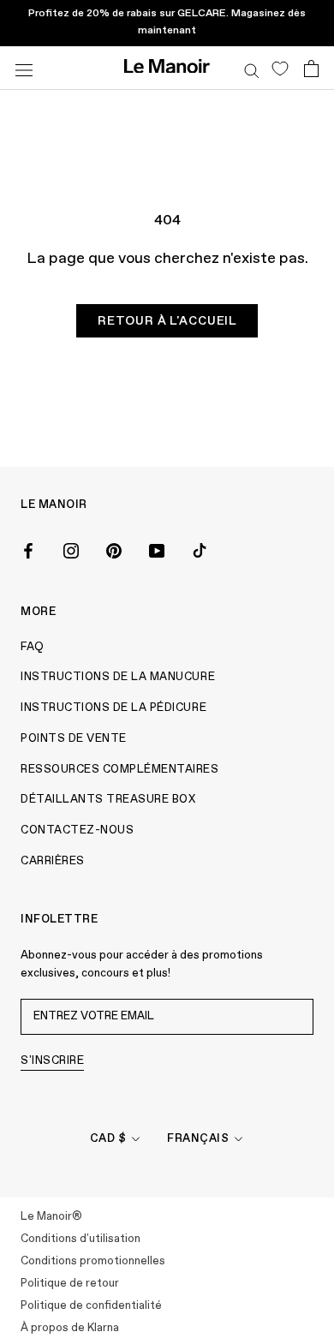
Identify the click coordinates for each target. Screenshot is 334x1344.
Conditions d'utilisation (80, 1239)
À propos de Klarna (70, 1328)
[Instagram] (71, 550)
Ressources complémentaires (120, 769)
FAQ (33, 647)
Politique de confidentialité (91, 1305)
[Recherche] (251, 67)
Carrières (53, 861)
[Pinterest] (114, 550)
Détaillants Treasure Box (108, 799)
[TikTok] (199, 550)
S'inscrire (52, 1060)
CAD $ (108, 1138)
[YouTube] (156, 550)
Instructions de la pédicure (113, 708)
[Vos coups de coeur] (279, 67)
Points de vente (74, 738)
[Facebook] (28, 550)
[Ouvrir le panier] (311, 68)
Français (198, 1138)
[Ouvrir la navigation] (24, 68)
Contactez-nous (77, 830)
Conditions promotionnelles (93, 1261)
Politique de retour (70, 1283)
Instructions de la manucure (118, 677)
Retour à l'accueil (167, 321)
